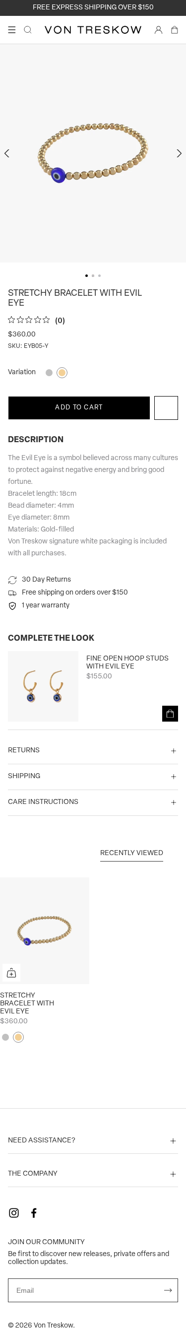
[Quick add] (11, 973)
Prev (8, 153)
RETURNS (24, 750)
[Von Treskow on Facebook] (34, 1213)
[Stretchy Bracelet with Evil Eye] (44, 930)
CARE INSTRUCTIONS (43, 802)
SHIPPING (24, 776)
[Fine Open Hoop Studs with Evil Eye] (43, 686)
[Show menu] (12, 29)
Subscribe (168, 1290)
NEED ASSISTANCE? (41, 1140)
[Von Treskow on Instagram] (14, 1213)
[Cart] (175, 29)
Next (178, 153)
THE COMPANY (33, 1174)
